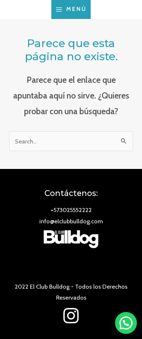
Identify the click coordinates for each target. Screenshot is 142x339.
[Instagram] (71, 315)
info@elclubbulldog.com (71, 221)
